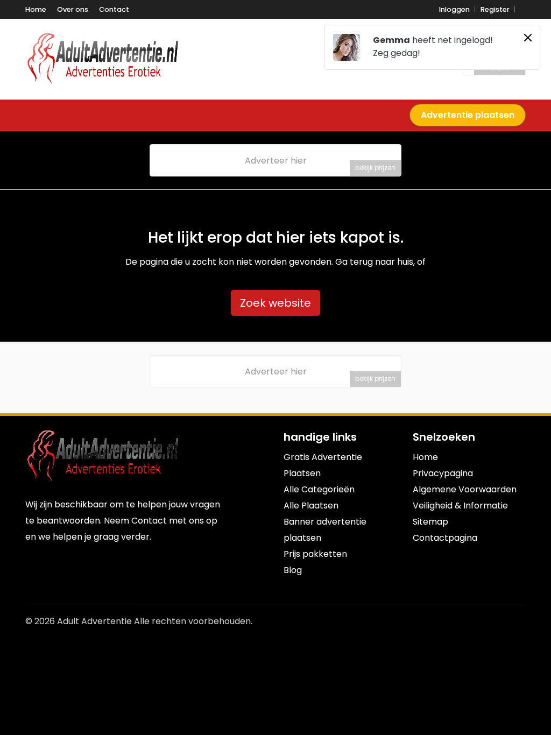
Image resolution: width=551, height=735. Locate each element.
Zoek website (275, 302)
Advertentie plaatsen (467, 115)
